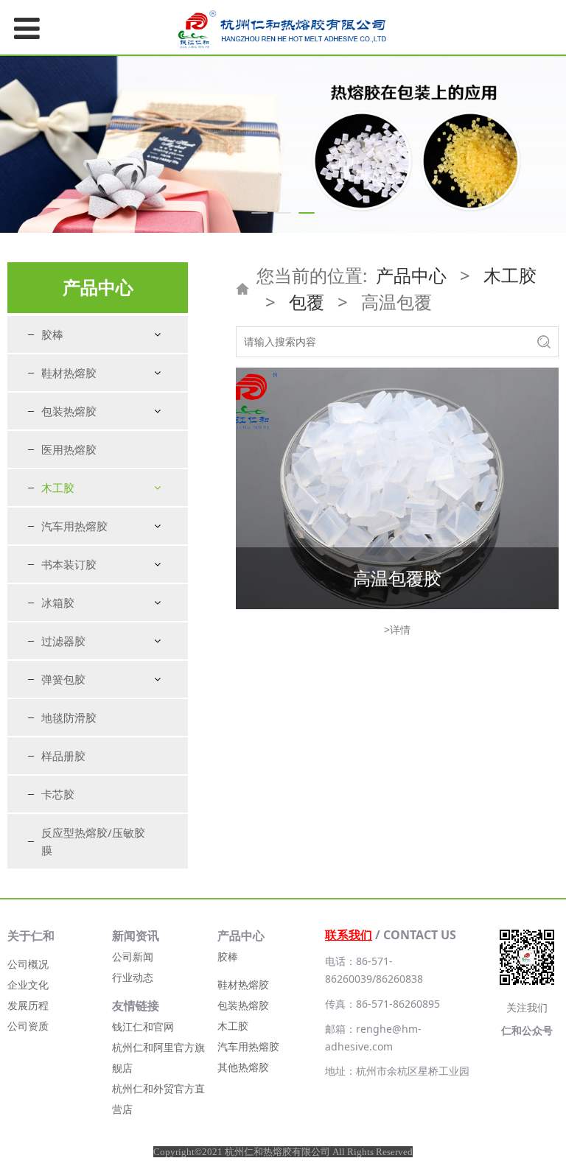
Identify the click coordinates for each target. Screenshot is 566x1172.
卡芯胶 (57, 794)
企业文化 (28, 985)
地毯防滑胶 (69, 717)
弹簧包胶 (63, 679)
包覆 (306, 302)
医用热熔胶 (69, 449)
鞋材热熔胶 (69, 372)
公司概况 (28, 964)
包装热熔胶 (69, 411)
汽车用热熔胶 (74, 526)
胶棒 (52, 334)
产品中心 (411, 275)
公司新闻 (132, 957)
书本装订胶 (69, 564)
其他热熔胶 (243, 1067)
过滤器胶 (63, 641)
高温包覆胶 (397, 578)
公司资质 (28, 1026)
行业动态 (132, 977)
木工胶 (57, 487)
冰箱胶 (57, 602)
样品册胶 (63, 755)
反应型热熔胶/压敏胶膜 (93, 841)
